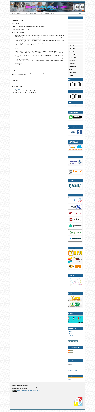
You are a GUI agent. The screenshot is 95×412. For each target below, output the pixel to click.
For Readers (70, 331)
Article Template (72, 39)
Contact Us (71, 75)
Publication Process (72, 45)
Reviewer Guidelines (73, 36)
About (40, 13)
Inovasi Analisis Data (25, 392)
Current (18, 13)
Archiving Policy (72, 63)
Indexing (70, 69)
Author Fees (71, 42)
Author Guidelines (72, 33)
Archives (25, 13)
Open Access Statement (73, 57)
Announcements (33, 13)
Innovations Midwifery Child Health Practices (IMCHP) (29, 390)
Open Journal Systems (72, 370)
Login (52, 13)
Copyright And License (73, 60)
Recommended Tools (73, 54)
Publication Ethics (72, 48)
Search (80, 13)
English (69, 379)
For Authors (70, 333)
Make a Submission (72, 341)
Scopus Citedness (72, 72)
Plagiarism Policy (72, 51)
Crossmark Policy (72, 66)
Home (13, 13)
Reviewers (71, 30)
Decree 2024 (17, 89)
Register (47, 13)
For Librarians (70, 335)
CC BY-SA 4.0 (40, 392)
